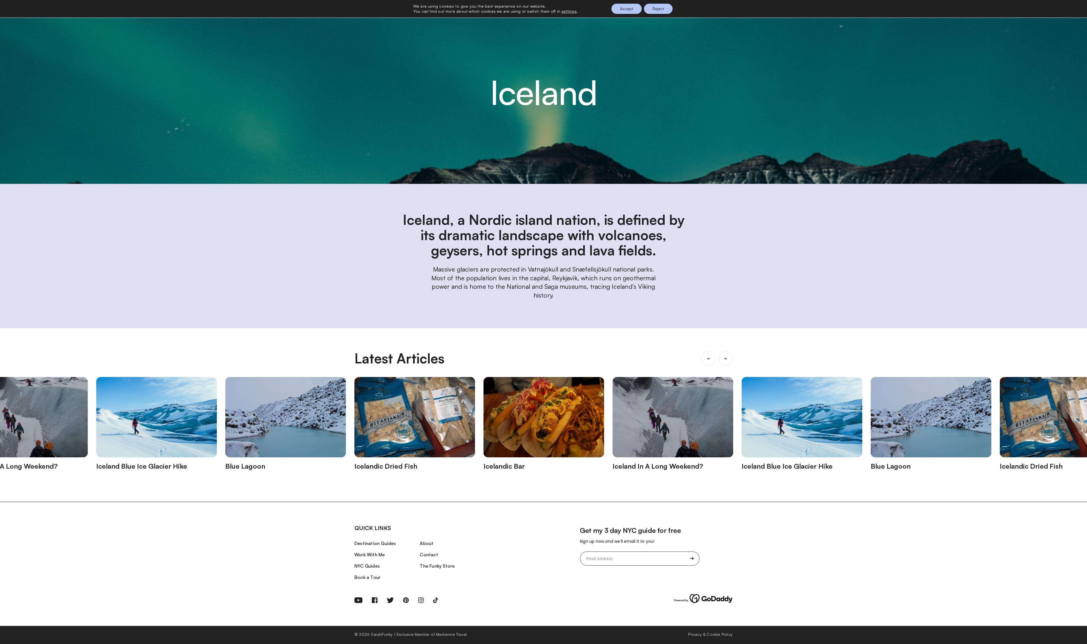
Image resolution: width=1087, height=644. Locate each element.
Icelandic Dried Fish (385, 466)
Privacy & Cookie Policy (710, 634)
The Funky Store (437, 566)
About (426, 543)
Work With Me (369, 554)
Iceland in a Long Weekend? (658, 466)
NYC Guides (367, 566)
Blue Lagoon (245, 466)
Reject (658, 8)
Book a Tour (367, 577)
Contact (429, 554)
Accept (626, 8)
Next (725, 359)
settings (569, 11)
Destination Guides (375, 543)
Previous (708, 359)
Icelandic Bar (504, 466)
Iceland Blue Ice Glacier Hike (141, 466)
